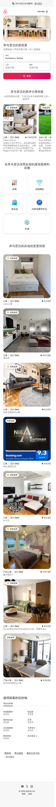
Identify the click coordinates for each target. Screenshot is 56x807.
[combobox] (27, 58)
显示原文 (38, 3)
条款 (30, 794)
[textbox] (15, 67)
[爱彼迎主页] (5, 11)
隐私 (24, 794)
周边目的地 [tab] (8, 703)
